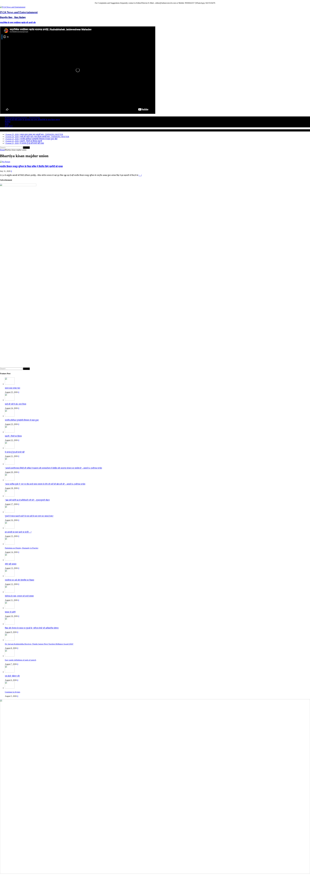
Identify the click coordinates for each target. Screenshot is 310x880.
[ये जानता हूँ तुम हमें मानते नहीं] (10, 448)
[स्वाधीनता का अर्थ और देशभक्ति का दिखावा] (10, 576)
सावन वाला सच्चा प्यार (12, 388)
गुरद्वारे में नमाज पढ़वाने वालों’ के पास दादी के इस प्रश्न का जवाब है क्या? (29, 516)
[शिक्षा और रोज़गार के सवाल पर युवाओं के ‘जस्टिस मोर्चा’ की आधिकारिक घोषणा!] (10, 624)
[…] (140, 175)
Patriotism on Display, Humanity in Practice (21, 548)
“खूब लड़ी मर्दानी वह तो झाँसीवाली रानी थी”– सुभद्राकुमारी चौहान (27, 500)
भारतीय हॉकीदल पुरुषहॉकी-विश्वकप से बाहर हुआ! (22, 420)
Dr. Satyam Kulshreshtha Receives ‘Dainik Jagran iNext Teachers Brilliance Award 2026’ (39, 644)
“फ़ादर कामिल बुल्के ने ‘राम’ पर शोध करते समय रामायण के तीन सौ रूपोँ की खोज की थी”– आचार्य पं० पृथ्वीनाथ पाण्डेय (45, 484)
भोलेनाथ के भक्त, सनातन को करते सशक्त (19, 596)
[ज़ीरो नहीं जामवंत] (10, 560)
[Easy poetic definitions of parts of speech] (10, 656)
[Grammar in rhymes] (10, 688)
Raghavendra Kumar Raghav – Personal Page (22, 117)
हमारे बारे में (8, 126)
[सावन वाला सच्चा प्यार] (10, 384)
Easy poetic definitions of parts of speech (20, 660)
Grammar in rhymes (12, 692)
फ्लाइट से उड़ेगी (10, 612)
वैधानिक (7, 122)
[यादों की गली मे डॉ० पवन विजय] (10, 400)
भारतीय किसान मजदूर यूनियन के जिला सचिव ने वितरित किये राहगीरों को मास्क (31, 166)
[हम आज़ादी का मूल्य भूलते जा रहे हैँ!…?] (10, 528)
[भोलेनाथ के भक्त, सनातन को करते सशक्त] (10, 592)
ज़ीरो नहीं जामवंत (10, 564)
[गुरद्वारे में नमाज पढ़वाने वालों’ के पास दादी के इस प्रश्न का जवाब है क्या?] (10, 512)
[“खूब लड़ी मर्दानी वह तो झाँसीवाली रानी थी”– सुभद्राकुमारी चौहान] (10, 496)
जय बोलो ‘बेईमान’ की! (12, 676)
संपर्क (7, 124)
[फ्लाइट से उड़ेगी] (10, 608)
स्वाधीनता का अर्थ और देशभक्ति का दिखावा (19, 580)
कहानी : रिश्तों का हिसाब (13, 436)
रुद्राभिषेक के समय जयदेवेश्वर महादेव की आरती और (18, 23)
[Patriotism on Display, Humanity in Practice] (10, 544)
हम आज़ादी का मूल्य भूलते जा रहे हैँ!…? (18, 532)
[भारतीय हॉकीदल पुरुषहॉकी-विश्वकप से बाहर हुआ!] (10, 416)
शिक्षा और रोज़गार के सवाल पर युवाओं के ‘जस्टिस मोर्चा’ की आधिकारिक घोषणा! (32, 628)
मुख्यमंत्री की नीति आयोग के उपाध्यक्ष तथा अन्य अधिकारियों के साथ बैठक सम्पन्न (32, 120)
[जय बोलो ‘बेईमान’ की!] (10, 672)
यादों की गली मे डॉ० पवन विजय (15, 404)
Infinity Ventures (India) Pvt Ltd (298, 877)
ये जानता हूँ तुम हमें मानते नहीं (14, 452)
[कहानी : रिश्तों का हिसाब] (10, 432)
